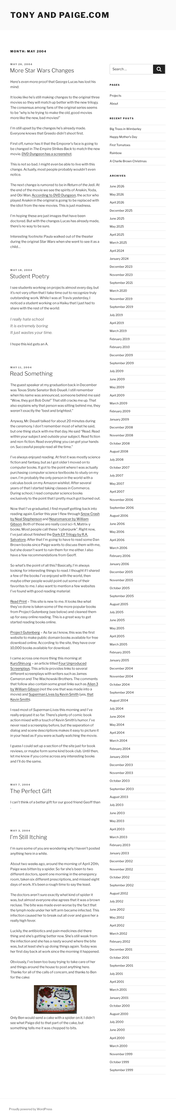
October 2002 (119, 877)
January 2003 (119, 853)
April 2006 (117, 540)
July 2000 (117, 1022)
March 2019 (118, 331)
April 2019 (117, 323)
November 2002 (121, 869)
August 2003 (119, 797)
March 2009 (118, 403)
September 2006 (122, 507)
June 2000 (117, 1030)
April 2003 (117, 829)
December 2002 (121, 861)
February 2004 (120, 749)
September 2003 (122, 789)
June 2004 (117, 716)
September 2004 (122, 692)
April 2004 (117, 732)
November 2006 (121, 499)
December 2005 (121, 572)
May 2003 (117, 821)
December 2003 (121, 765)
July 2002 (116, 901)
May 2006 (117, 532)
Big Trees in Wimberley (125, 129)
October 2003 (120, 781)
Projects (115, 95)
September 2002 (122, 885)
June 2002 (117, 909)
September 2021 (121, 282)
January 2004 (119, 756)
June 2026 (117, 186)
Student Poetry (29, 276)
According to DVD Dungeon (54, 195)
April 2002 (117, 925)
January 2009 (119, 419)
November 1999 (121, 1054)
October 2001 (119, 957)
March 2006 (118, 548)
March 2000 (118, 1046)
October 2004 (120, 684)
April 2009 (117, 395)
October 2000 (120, 1005)
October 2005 (120, 588)
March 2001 (118, 989)
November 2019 (121, 299)
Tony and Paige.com (60, 15)
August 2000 (119, 1014)
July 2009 (116, 371)
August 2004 (119, 700)
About (114, 103)
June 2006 (117, 524)
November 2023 (121, 275)
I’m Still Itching (28, 837)
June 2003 (117, 813)
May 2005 (117, 628)
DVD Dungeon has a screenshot (46, 154)
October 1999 (119, 1062)
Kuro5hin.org (20, 663)
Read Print (18, 601)
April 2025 (117, 234)
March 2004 (118, 740)
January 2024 (119, 258)
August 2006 (119, 515)
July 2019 (116, 315)
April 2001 (117, 981)
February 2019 (120, 339)
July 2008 (116, 459)
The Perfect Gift (31, 791)
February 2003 (120, 845)
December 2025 (121, 210)
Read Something (31, 373)
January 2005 (119, 660)
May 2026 (117, 194)
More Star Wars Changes (42, 70)
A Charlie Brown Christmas (128, 161)
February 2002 (120, 941)
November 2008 (121, 435)
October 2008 (120, 443)
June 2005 (117, 620)
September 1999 (121, 1070)
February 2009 (120, 411)
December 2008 (121, 427)
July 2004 (116, 708)
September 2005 (122, 596)
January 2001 (119, 998)
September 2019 (121, 307)
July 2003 (116, 805)
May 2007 (117, 483)
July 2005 (116, 612)
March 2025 (118, 242)
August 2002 (119, 893)
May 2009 (117, 387)
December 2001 (121, 949)
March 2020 (118, 290)
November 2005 (121, 580)
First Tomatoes (120, 145)
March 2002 (118, 933)
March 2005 (118, 644)
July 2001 (116, 973)
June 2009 (117, 379)
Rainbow (116, 153)
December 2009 (121, 355)
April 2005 (117, 636)
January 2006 (119, 564)
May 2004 (117, 724)
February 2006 (120, 556)
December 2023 (121, 266)
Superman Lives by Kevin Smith (54, 694)
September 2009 (122, 363)
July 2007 (116, 475)
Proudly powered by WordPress (30, 1109)
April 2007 (117, 491)
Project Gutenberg (25, 632)
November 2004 (121, 676)
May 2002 (117, 917)
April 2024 (117, 250)
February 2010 (120, 347)
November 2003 (121, 773)
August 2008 (119, 451)
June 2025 (117, 218)
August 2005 (119, 604)
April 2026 (117, 202)
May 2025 (117, 226)
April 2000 (117, 1038)
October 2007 (119, 467)
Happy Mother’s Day (123, 137)
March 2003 (118, 837)
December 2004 (121, 668)
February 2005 (120, 652)
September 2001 (121, 965)
